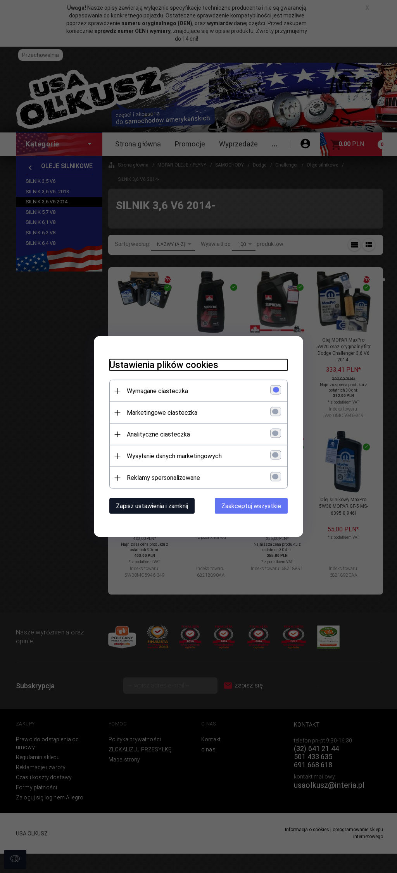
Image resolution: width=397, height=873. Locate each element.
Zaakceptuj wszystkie (251, 506)
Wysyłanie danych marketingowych (174, 456)
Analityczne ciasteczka (158, 434)
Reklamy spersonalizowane (163, 477)
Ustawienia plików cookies (163, 364)
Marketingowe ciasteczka (162, 412)
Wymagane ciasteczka (157, 391)
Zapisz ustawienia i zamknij (152, 506)
